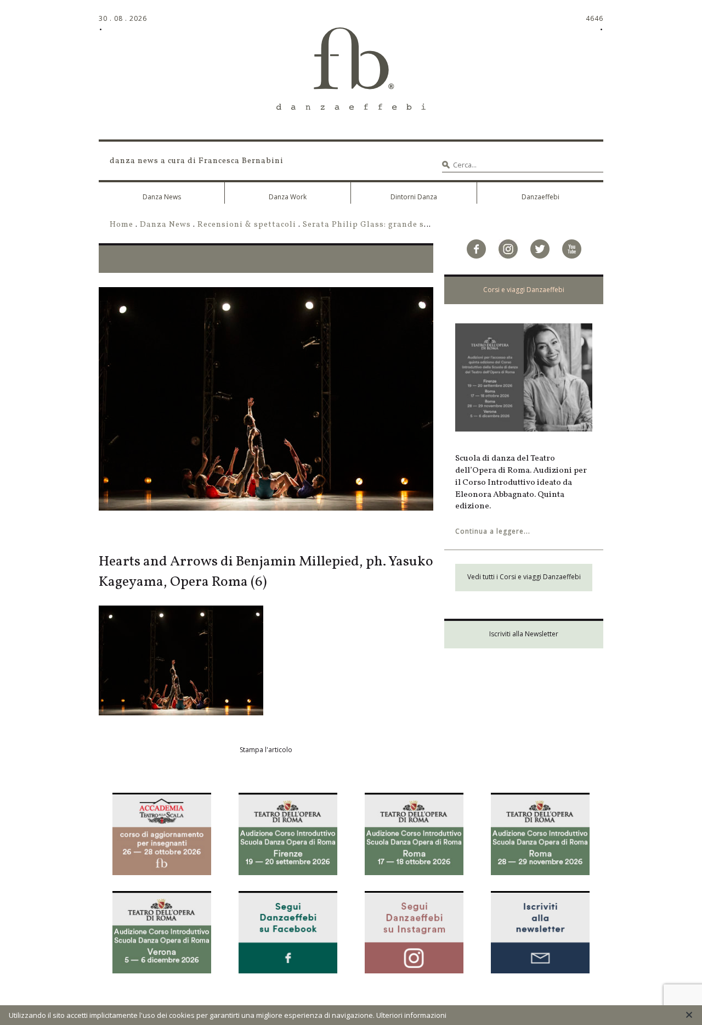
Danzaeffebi (540, 196)
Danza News (162, 196)
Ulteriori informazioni (411, 1015)
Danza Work (288, 196)
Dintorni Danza (413, 196)
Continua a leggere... (492, 531)
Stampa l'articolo (266, 749)
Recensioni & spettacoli (246, 224)
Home (121, 224)
